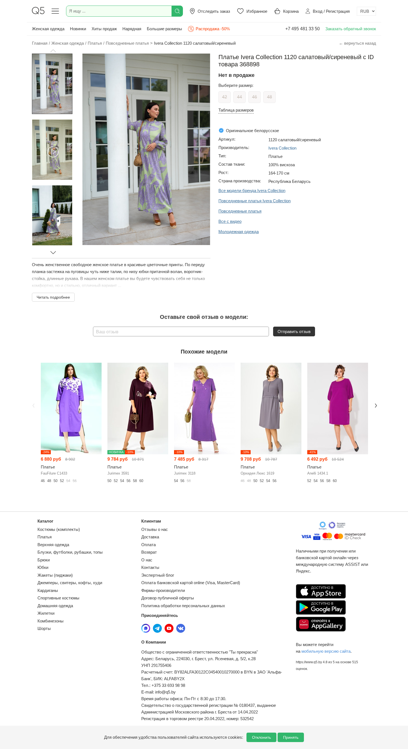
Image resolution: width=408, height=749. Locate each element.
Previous (33, 405)
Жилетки (45, 613)
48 (269, 97)
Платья (44, 536)
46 (254, 97)
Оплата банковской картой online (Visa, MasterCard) (190, 582)
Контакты (150, 567)
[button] (53, 51)
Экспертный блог (157, 575)
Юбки (42, 567)
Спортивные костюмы (58, 598)
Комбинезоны (50, 621)
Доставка (150, 536)
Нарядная (131, 28)
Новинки (78, 28)
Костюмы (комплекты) (58, 529)
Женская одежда (48, 28)
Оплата (148, 544)
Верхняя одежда (53, 544)
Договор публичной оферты (167, 598)
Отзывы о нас (154, 529)
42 (224, 97)
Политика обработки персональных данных (183, 605)
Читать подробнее (53, 297)
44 (239, 97)
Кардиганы (47, 590)
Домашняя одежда (55, 605)
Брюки (43, 560)
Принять (290, 737)
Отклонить (261, 737)
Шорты (44, 628)
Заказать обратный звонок (350, 28)
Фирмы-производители (163, 590)
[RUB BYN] (366, 11)
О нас (146, 560)
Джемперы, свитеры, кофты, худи (69, 582)
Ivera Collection (282, 148)
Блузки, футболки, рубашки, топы (70, 552)
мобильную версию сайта (326, 651)
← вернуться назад (357, 43)
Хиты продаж (104, 28)
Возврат (149, 552)
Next (375, 405)
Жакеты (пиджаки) (55, 575)
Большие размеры (164, 28)
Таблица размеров (236, 110)
